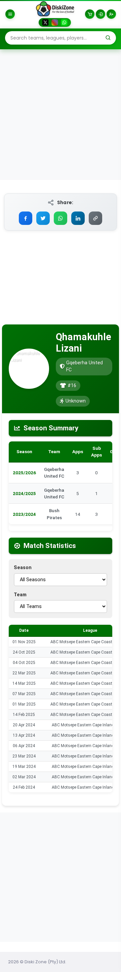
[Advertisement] (60, 114)
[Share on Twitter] (43, 218)
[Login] (100, 14)
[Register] (111, 14)
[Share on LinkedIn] (78, 218)
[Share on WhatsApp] (60, 218)
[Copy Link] (95, 218)
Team (20, 595)
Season (23, 567)
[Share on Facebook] (25, 218)
